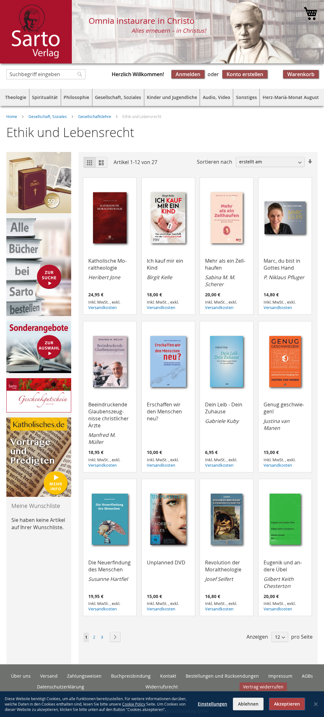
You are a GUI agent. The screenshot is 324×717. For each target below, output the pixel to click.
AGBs (307, 676)
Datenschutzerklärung (60, 687)
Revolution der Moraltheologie (223, 570)
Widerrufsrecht (162, 687)
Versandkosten (102, 307)
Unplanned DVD (166, 562)
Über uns (21, 676)
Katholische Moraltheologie (107, 269)
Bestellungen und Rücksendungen (222, 676)
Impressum (280, 676)
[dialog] (162, 704)
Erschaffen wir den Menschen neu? (164, 411)
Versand (49, 676)
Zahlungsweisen (84, 676)
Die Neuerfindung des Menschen (109, 570)
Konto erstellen (245, 74)
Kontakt (168, 676)
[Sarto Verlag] (36, 31)
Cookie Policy (133, 704)
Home (12, 116)
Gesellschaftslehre (95, 116)
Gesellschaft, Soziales (48, 116)
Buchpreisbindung (131, 676)
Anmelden (188, 74)
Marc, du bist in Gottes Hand (284, 269)
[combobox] (45, 74)
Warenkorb (301, 74)
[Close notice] (316, 704)
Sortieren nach (214, 161)
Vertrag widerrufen (263, 687)
